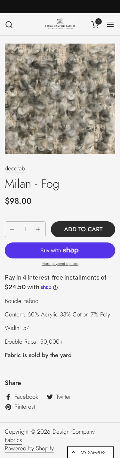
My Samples (93, 452)
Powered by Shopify (29, 448)
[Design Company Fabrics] (60, 24)
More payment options (60, 263)
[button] (9, 24)
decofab (15, 168)
